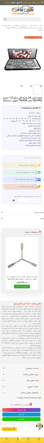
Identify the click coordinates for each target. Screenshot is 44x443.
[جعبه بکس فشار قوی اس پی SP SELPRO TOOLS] (21, 58)
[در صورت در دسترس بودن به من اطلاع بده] (14, 200)
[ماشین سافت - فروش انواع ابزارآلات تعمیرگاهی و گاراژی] (22, 10)
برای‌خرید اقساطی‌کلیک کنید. (25, 186)
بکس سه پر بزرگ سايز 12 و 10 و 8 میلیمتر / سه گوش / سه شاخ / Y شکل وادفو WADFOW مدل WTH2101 (22, 279)
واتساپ (20, 419)
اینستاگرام (20, 410)
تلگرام (20, 415)
